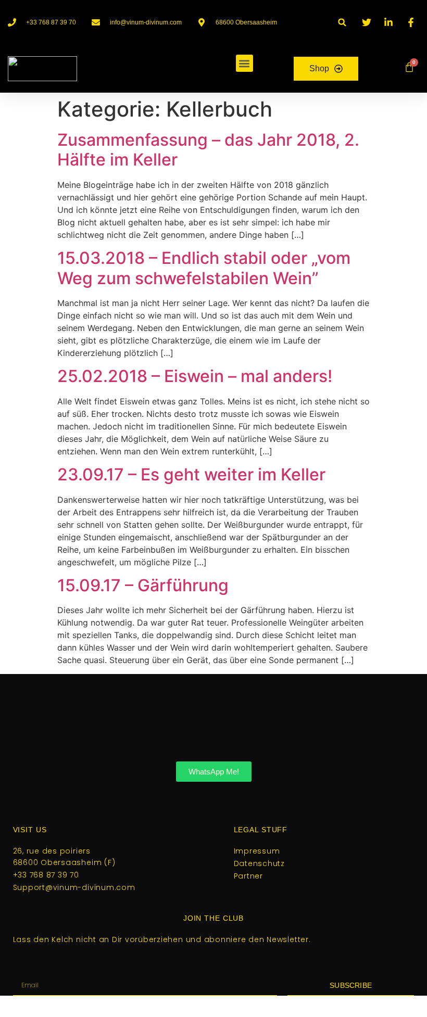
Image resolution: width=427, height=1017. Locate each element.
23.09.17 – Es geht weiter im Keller (191, 474)
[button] (342, 22)
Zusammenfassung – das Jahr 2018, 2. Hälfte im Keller (208, 150)
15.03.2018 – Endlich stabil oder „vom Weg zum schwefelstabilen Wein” (203, 268)
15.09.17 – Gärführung (143, 585)
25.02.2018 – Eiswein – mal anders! (194, 376)
